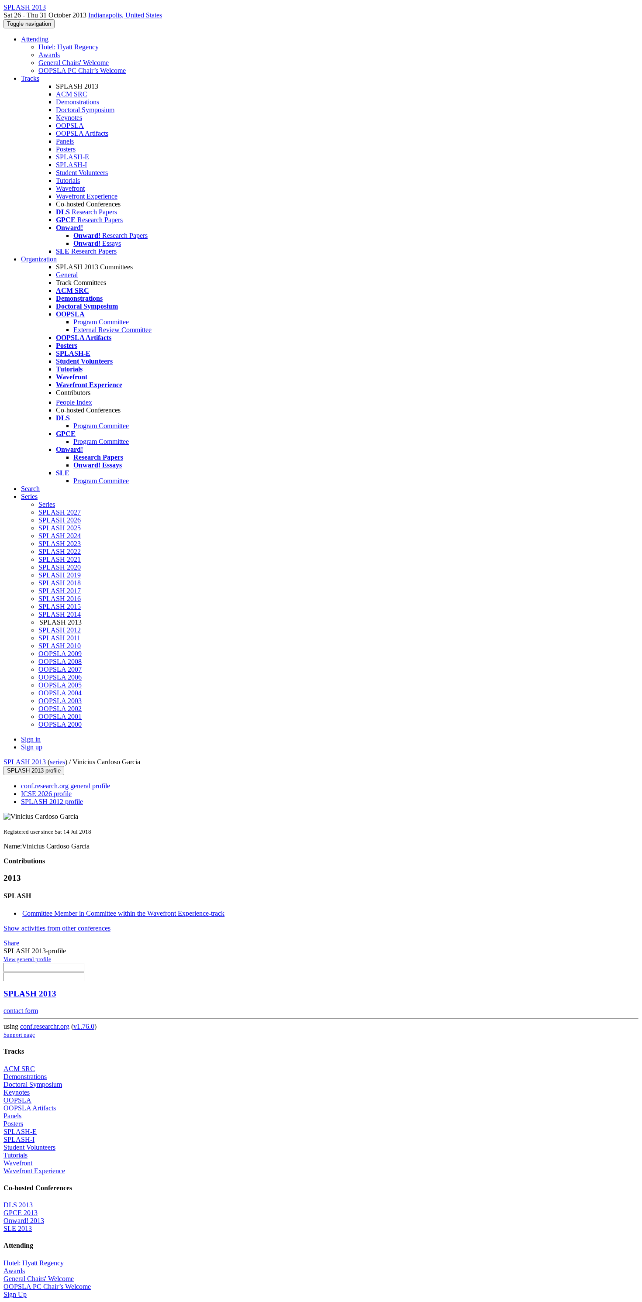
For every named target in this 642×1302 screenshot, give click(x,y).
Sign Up (15, 1294)
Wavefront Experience (86, 196)
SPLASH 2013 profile (34, 770)
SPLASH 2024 (59, 535)
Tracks (30, 78)
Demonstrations (77, 102)
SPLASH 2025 (59, 528)
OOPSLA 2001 (60, 716)
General (67, 274)
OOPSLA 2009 (60, 653)
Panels (65, 141)
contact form (20, 1010)
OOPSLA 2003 (60, 700)
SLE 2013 (17, 1228)
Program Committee (101, 322)
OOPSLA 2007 (60, 669)
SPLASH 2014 (59, 614)
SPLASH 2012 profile (52, 801)
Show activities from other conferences (56, 928)
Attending (34, 39)
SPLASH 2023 (59, 543)
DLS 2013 (18, 1205)
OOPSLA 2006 (60, 677)
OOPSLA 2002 (60, 708)
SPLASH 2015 (59, 606)
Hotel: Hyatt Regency (68, 47)
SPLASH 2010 (59, 645)
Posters (66, 149)
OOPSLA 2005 (60, 685)
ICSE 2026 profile (46, 793)
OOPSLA (70, 125)
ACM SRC (71, 94)
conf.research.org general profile (65, 786)
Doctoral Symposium (85, 109)
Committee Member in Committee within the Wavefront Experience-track (123, 913)
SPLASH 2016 (59, 598)
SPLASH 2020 (59, 567)
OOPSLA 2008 (60, 661)
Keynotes (69, 117)
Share (11, 943)
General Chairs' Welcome (73, 62)
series (57, 762)
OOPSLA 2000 (60, 724)
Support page (19, 1034)
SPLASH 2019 (59, 575)
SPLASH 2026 (59, 520)
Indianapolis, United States (125, 15)
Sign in (31, 739)
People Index (74, 402)
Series (46, 504)
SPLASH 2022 (59, 551)
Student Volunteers (82, 172)
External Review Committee (112, 329)
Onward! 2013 (23, 1220)
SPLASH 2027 (59, 512)
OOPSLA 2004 (60, 693)
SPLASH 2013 (24, 762)
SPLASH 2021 (59, 559)
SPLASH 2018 (59, 583)
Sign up (31, 747)
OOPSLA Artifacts (82, 133)
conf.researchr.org (44, 1026)
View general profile (27, 959)
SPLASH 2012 (59, 630)
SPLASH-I (71, 164)
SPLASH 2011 (59, 638)
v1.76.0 (83, 1026)
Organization (39, 259)
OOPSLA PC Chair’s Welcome (82, 70)
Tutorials (68, 180)
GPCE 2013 (20, 1212)
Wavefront (70, 188)
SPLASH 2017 (59, 590)
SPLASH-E (72, 157)
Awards (49, 54)
